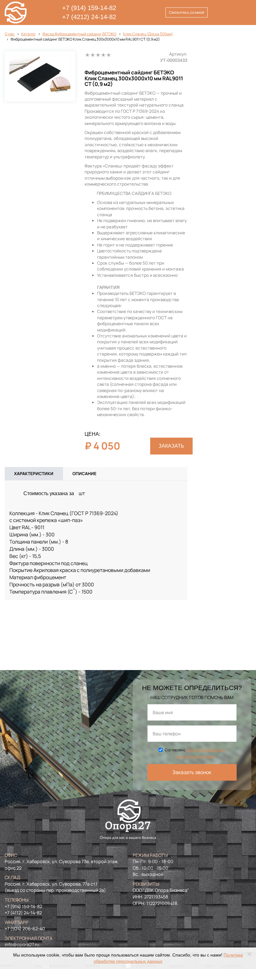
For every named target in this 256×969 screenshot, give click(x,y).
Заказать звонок (191, 772)
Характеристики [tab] (33, 473)
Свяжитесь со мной (186, 12)
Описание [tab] (84, 473)
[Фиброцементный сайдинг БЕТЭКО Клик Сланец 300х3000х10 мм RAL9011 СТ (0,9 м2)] (40, 76)
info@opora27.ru (22, 944)
